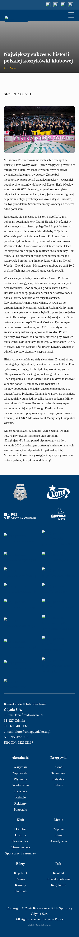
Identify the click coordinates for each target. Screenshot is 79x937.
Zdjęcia (58, 829)
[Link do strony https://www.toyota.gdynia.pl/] (20, 557)
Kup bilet (20, 873)
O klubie (20, 829)
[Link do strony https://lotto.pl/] (58, 492)
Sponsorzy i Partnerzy (20, 853)
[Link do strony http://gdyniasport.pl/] (58, 516)
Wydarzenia (20, 785)
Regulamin (58, 885)
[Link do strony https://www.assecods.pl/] (20, 538)
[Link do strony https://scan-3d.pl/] (58, 588)
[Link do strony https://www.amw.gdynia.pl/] (20, 492)
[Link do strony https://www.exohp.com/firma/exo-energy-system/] (58, 644)
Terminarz (58, 773)
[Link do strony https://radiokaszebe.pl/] (20, 588)
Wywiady (20, 779)
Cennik (21, 879)
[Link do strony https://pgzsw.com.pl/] (20, 516)
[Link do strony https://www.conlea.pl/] (20, 623)
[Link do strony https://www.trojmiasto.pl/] (58, 572)
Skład (59, 767)
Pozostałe (20, 809)
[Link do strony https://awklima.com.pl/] (20, 644)
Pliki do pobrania (59, 879)
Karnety (20, 885)
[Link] (48, 4)
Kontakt (58, 873)
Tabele (58, 785)
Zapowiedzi (20, 773)
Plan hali (20, 891)
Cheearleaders (20, 847)
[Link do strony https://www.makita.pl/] (58, 604)
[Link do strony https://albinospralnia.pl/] (58, 557)
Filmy (58, 835)
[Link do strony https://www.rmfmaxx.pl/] (20, 572)
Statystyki (58, 779)
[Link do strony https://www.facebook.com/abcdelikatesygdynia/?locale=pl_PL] (58, 665)
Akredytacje (58, 841)
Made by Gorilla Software (39, 925)
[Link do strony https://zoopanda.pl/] (20, 665)
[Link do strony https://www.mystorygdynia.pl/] (20, 604)
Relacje (20, 797)
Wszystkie (20, 767)
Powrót (12, 68)
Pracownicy (20, 841)
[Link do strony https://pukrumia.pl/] (20, 684)
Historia (20, 835)
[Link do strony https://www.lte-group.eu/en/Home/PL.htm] (58, 538)
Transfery (20, 791)
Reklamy (20, 803)
